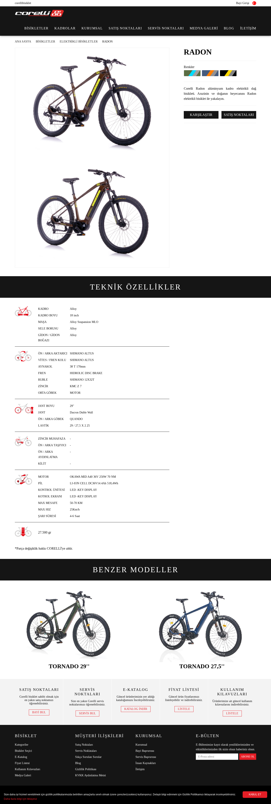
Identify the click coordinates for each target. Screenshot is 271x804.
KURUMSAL (92, 28)
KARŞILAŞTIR (201, 115)
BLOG (229, 28)
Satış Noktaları (84, 744)
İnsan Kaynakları (146, 763)
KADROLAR (65, 28)
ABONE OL (247, 756)
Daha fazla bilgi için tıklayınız (20, 798)
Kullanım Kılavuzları (27, 769)
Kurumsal (141, 744)
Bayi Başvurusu (145, 750)
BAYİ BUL (39, 712)
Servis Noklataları (86, 750)
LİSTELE (184, 709)
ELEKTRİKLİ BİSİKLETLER (79, 41)
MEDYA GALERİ (204, 28)
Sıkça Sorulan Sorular (88, 757)
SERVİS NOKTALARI (166, 28)
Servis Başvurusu (146, 757)
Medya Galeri (23, 775)
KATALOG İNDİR (135, 709)
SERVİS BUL (87, 713)
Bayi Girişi (242, 3)
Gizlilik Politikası (85, 769)
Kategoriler (21, 744)
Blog (78, 763)
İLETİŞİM (248, 28)
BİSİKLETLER (36, 28)
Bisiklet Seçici (23, 750)
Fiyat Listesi (22, 763)
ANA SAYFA (23, 41)
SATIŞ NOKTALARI (125, 28)
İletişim (140, 769)
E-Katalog (21, 757)
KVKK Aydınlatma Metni (90, 775)
